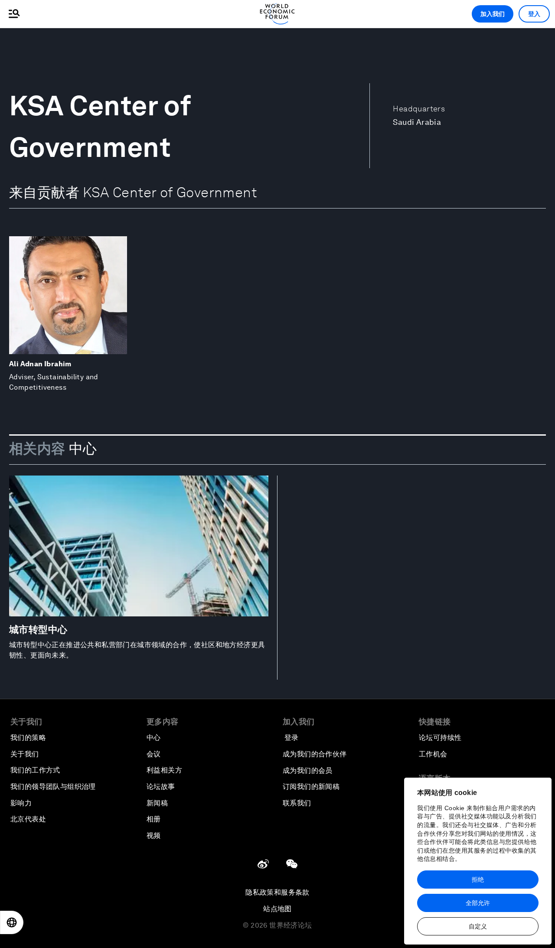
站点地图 (277, 909)
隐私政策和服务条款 (277, 892)
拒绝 (478, 879)
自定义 (478, 926)
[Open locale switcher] (11, 922)
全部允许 (478, 902)
